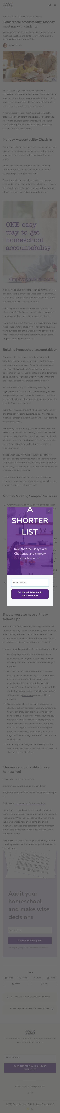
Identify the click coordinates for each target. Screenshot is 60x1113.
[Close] (49, 511)
